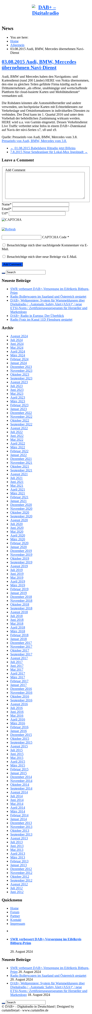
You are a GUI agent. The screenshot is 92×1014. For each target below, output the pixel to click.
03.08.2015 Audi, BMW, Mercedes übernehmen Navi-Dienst (39, 64)
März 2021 (17, 493)
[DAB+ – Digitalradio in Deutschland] (45, 24)
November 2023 (21, 370)
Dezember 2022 (21, 413)
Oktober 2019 (19, 558)
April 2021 (17, 489)
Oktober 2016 (19, 696)
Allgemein (17, 45)
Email (6, 209)
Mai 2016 (16, 715)
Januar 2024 (18, 363)
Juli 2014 (16, 796)
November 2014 (21, 781)
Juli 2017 (16, 662)
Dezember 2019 (21, 551)
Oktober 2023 (19, 374)
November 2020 (21, 508)
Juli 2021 (16, 478)
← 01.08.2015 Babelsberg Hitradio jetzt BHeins (43, 148)
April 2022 (17, 443)
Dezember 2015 (21, 735)
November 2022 (21, 416)
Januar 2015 (18, 773)
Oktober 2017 (19, 650)
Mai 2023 (16, 393)
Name (7, 204)
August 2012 (19, 884)
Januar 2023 (18, 409)
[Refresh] (9, 229)
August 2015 (19, 746)
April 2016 (17, 719)
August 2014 (19, 792)
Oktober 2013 (19, 830)
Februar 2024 (19, 359)
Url (5, 213)
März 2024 (17, 355)
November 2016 (21, 692)
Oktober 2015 (19, 738)
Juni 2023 (17, 390)
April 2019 (17, 581)
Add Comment (15, 170)
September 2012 (21, 880)
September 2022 (21, 424)
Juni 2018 (17, 620)
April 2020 (17, 535)
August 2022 (19, 428)
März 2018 (17, 631)
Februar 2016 (19, 727)
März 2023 (17, 401)
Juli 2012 (16, 888)
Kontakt (15, 920)
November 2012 (21, 873)
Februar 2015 (19, 769)
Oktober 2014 (19, 784)
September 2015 (21, 742)
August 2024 (19, 336)
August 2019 (19, 566)
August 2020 (19, 520)
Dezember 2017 (21, 643)
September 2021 (21, 470)
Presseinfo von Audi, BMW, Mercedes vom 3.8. (34, 141)
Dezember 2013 (21, 823)
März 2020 (17, 539)
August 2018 (19, 612)
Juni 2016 (17, 712)
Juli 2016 (16, 708)
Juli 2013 (16, 842)
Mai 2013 (16, 850)
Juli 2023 (16, 386)
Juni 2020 (17, 528)
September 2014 (21, 788)
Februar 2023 (19, 405)
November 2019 (21, 554)
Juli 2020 (16, 524)
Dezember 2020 (21, 505)
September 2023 (21, 378)
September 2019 (21, 562)
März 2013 (17, 857)
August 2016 (19, 704)
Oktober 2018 (19, 604)
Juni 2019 (17, 574)
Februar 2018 (19, 635)
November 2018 (21, 600)
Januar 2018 (18, 639)
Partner (15, 916)
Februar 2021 (19, 497)
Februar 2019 (19, 589)
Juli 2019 (16, 570)
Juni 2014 (17, 800)
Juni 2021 (17, 482)
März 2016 (17, 723)
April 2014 (17, 807)
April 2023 (17, 397)
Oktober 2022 (19, 420)
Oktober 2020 (19, 512)
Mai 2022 (16, 439)
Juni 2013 (17, 846)
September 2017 (21, 654)
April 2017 (17, 673)
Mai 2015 (16, 758)
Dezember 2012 (21, 869)
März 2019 (17, 585)
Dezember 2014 (21, 777)
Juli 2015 (16, 750)
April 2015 (17, 761)
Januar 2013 (18, 865)
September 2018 (21, 608)
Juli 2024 (16, 340)
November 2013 (21, 827)
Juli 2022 (16, 432)
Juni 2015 (17, 754)
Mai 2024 (16, 347)
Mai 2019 (16, 577)
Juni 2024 (17, 344)
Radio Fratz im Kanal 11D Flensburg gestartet (41, 319)
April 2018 (17, 627)
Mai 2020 (16, 531)
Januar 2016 (18, 731)
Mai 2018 (16, 623)
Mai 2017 (16, 669)
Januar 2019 (18, 593)
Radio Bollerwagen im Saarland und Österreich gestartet (48, 296)
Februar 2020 (19, 543)
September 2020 (21, 516)
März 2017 (17, 677)
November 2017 (21, 646)
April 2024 (17, 351)
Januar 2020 (18, 547)
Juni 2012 (17, 892)
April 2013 (17, 853)
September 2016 (21, 700)
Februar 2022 (19, 451)
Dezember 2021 (21, 459)
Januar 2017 (18, 685)
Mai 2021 (16, 485)
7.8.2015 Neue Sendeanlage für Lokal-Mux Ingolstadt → (49, 152)
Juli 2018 (16, 616)
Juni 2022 (17, 436)
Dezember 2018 (21, 597)
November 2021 (21, 462)
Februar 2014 (19, 815)
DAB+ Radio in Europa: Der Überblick (37, 315)
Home (14, 41)
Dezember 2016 (21, 689)
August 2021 (19, 474)
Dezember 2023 (21, 367)
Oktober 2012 (19, 876)
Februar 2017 (19, 681)
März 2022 (17, 447)
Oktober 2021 (19, 466)
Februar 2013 (19, 861)
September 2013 (21, 834)
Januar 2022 (18, 455)
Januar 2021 (18, 501)
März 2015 (17, 765)
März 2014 (17, 811)
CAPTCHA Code (54, 237)
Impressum (17, 923)
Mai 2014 (16, 804)
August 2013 (19, 838)
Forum (14, 912)
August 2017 (19, 658)
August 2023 (19, 382)
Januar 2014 (18, 819)
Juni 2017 (17, 666)
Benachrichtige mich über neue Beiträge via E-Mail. (42, 257)
